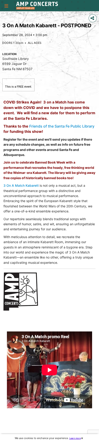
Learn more (75, 438)
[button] (6, 5)
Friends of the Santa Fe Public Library (61, 126)
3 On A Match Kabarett (21, 185)
